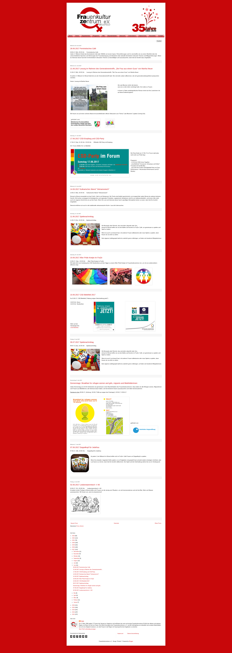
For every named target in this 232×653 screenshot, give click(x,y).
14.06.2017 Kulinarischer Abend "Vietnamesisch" (89, 189)
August (76, 560)
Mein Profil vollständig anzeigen (87, 629)
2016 (73, 605)
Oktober (76, 556)
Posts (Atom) (79, 526)
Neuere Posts (74, 523)
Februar (76, 600)
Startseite (116, 523)
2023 (73, 535)
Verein (77, 35)
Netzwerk (122, 35)
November (76, 553)
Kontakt (160, 35)
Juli (75, 563)
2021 (73, 540)
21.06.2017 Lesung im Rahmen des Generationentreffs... (88, 569)
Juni (75, 565)
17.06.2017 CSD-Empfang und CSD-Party (87, 139)
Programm (96, 35)
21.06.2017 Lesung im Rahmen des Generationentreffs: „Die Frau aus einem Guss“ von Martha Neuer (111, 69)
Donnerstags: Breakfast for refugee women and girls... (87, 585)
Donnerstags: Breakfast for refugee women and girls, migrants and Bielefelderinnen (103, 383)
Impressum (120, 633)
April (75, 595)
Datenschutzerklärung (133, 633)
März (75, 597)
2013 (73, 612)
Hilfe (103, 35)
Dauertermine (86, 35)
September (77, 558)
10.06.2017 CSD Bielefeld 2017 (82, 295)
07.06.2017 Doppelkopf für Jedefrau (84, 447)
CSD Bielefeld (74, 327)
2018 (73, 547)
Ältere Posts (158, 523)
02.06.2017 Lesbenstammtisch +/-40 (85, 485)
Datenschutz (142, 35)
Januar (75, 602)
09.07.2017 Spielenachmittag (82, 342)
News (70, 35)
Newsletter (152, 35)
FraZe (82, 621)
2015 (73, 607)
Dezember (76, 551)
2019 (73, 545)
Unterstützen (132, 35)
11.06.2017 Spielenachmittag (82, 217)
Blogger (131, 641)
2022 (73, 538)
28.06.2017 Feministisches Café (83, 49)
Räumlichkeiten (112, 35)
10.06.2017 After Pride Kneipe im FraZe (86, 258)
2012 (73, 614)
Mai (75, 593)
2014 (73, 609)
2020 (73, 542)
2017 (73, 549)
